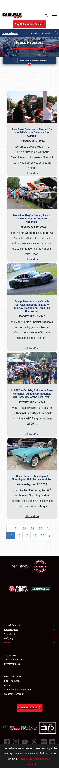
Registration (11, 629)
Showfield (9, 634)
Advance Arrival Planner (17, 689)
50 (43, 535)
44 (40, 528)
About (7, 685)
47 (18, 535)
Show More (32, 173)
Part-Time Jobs (12, 676)
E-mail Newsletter (28, 707)
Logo (12, 15)
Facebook (7, 742)
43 (32, 528)
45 (48, 528)
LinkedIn (52, 742)
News (7, 642)
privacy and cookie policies (35, 759)
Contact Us (10, 655)
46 (10, 535)
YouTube (24, 742)
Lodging (8, 638)
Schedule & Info (12, 625)
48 (27, 535)
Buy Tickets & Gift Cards (28, 24)
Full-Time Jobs (12, 680)
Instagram (16, 742)
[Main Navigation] (54, 15)
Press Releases (10, 33)
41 (16, 528)
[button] (29, 61)
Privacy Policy (12, 663)
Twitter (34, 742)
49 (35, 535)
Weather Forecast (14, 693)
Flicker (43, 742)
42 (24, 528)
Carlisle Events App (14, 659)
